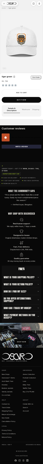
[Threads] (23, 460)
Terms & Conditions (9, 434)
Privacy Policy (7, 430)
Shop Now (21, 342)
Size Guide (35, 77)
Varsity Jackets (7, 392)
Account (26, 411)
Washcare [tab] (26, 109)
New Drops (5, 374)
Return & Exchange (8, 414)
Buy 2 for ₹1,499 (28, 392)
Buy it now (21, 100)
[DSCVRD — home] (11, 3)
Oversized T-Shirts (8, 378)
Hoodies (4, 385)
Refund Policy (6, 437)
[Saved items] (33, 3)
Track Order (6, 407)
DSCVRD (24, 451)
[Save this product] (14, 77)
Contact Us (6, 404)
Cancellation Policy (8, 421)
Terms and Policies (21, 456)
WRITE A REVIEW (21, 146)
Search (25, 407)
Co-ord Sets (6, 395)
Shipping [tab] (35, 109)
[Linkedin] (27, 460)
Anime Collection (29, 374)
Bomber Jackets (7, 388)
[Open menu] (4, 3)
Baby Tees (26, 385)
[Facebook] (15, 460)
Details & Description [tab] (12, 109)
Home (4, 8)
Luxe (24, 381)
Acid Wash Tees (7, 381)
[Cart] (39, 3)
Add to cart (21, 92)
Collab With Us (28, 404)
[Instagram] (19, 460)
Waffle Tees (27, 388)
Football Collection (29, 378)
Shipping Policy (7, 411)
